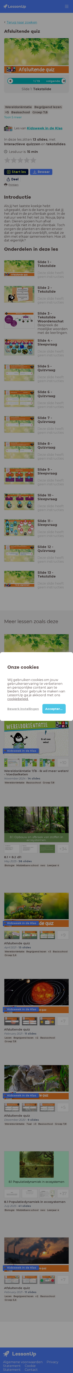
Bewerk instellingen (23, 709)
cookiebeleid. (18, 699)
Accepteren (54, 709)
